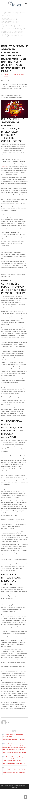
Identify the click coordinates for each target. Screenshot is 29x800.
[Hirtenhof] (14, 3)
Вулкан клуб (4, 166)
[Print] (9, 80)
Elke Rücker (6, 74)
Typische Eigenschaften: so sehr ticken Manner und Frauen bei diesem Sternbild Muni (15, 772)
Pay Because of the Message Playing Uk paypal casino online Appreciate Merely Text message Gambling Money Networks (15, 763)
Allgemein (5, 76)
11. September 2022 (18, 74)
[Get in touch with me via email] (8, 722)
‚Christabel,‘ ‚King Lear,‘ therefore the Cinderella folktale (15, 739)
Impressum (14, 787)
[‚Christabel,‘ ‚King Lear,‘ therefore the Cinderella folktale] (14, 735)
